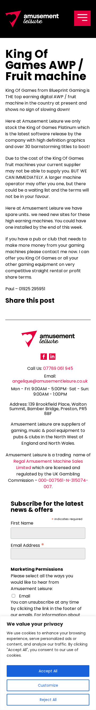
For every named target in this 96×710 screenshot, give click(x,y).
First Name (22, 523)
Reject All (48, 699)
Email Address (27, 544)
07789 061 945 (58, 368)
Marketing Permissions (37, 569)
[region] (48, 663)
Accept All (48, 671)
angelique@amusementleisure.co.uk (50, 381)
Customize (48, 685)
